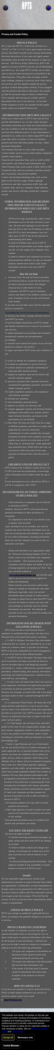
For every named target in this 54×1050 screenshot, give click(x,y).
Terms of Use (18, 1031)
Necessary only (25, 1037)
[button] (48, 8)
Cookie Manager (11, 1045)
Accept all (8, 1037)
